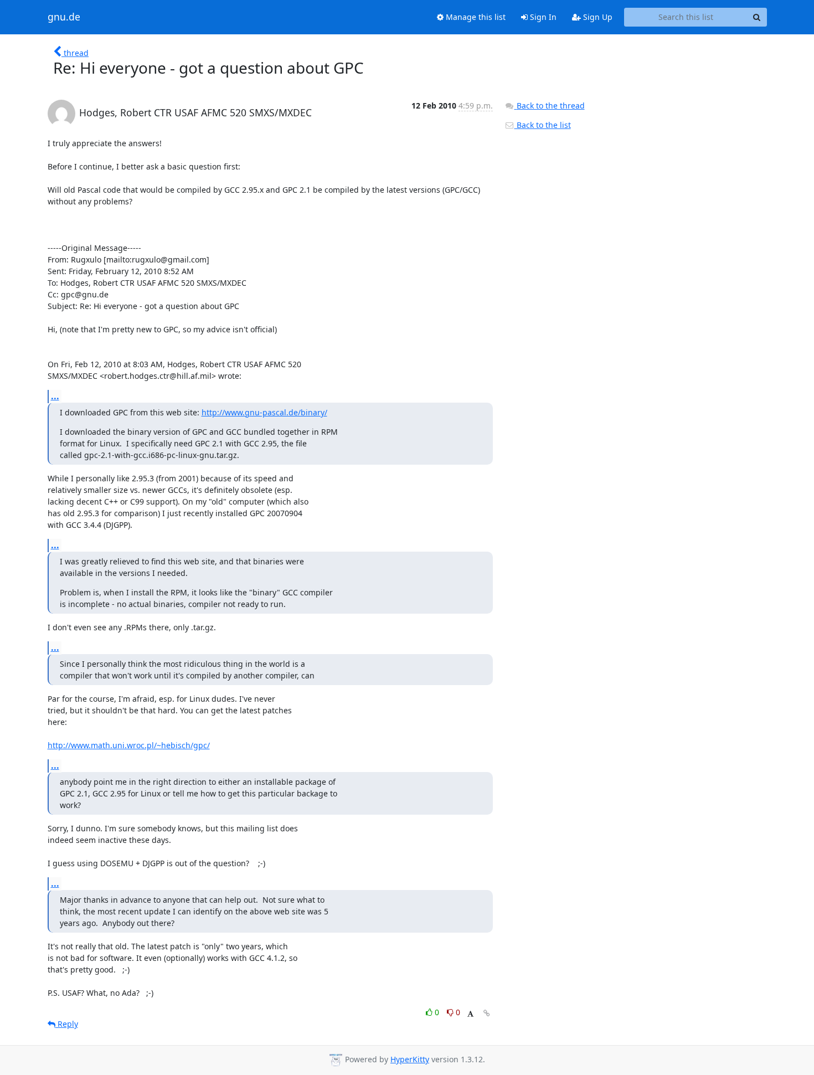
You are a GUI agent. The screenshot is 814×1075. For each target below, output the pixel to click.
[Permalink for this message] (487, 1013)
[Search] (757, 17)
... (55, 396)
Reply (66, 1024)
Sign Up (596, 17)
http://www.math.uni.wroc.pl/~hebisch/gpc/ (129, 745)
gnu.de (64, 17)
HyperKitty (409, 1059)
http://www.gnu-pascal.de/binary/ (264, 412)
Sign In (542, 17)
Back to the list (542, 125)
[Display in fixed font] (470, 1013)
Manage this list (475, 17)
